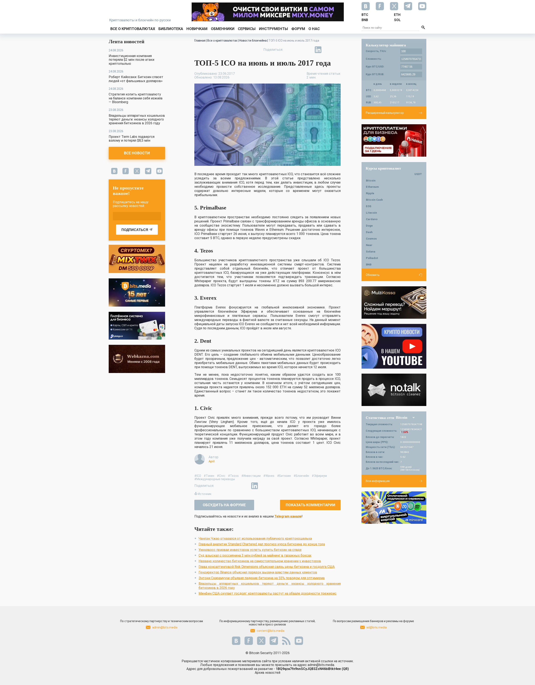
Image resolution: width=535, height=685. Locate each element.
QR (345, 669)
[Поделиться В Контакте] (327, 49)
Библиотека (170, 29)
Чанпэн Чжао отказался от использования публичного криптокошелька (255, 538)
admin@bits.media (164, 627)
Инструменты (273, 29)
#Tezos (233, 475)
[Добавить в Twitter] (299, 49)
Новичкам (197, 29)
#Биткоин (284, 475)
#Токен (209, 475)
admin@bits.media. (321, 665)
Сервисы (247, 29)
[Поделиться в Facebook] (289, 49)
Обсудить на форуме (224, 505)
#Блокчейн (301, 475)
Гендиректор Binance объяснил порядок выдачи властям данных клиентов (258, 572)
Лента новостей (126, 41)
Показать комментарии (310, 505)
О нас (314, 29)
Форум (298, 29)
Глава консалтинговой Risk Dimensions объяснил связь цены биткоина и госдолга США (267, 567)
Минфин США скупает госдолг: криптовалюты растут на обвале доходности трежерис (267, 593)
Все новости (137, 153)
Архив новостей (267, 673)
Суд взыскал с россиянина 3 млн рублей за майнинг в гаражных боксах (255, 555)
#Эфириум (319, 475)
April (211, 461)
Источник (204, 494)
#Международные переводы (214, 479)
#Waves (268, 475)
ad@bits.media (376, 627)
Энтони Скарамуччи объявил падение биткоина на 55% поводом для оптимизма (262, 578)
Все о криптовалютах (132, 29)
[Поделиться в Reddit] (337, 49)
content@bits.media (270, 630)
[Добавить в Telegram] (308, 49)
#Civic (221, 475)
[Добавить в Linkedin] (318, 49)
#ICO (197, 475)
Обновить (373, 275)
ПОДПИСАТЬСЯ (134, 230)
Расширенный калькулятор (385, 112)
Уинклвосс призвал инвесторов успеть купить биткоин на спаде (250, 550)
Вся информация (378, 481)
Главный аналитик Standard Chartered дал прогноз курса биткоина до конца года (262, 544)
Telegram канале (288, 516)
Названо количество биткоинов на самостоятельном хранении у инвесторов (260, 561)
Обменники (222, 29)
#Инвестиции (251, 475)
